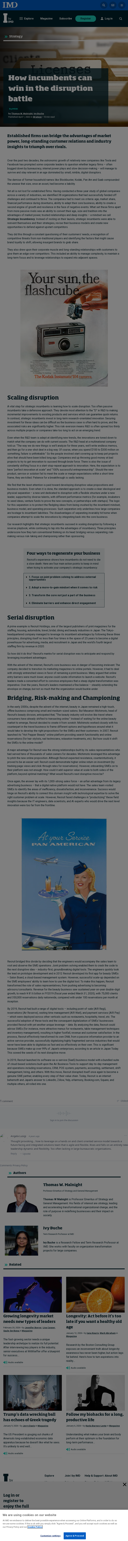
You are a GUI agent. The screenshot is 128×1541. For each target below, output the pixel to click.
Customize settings (50, 1536)
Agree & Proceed (75, 1536)
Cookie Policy (35, 1527)
